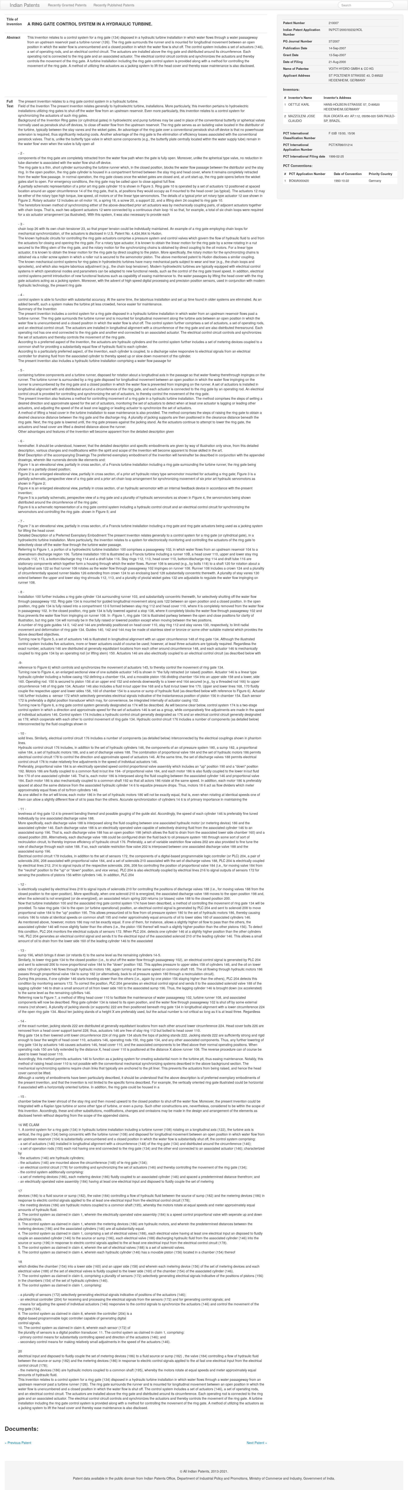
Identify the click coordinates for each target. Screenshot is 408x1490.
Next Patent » (257, 1442)
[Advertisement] (136, 85)
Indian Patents (25, 4)
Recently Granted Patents (67, 5)
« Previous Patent (18, 1442)
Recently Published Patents (114, 5)
